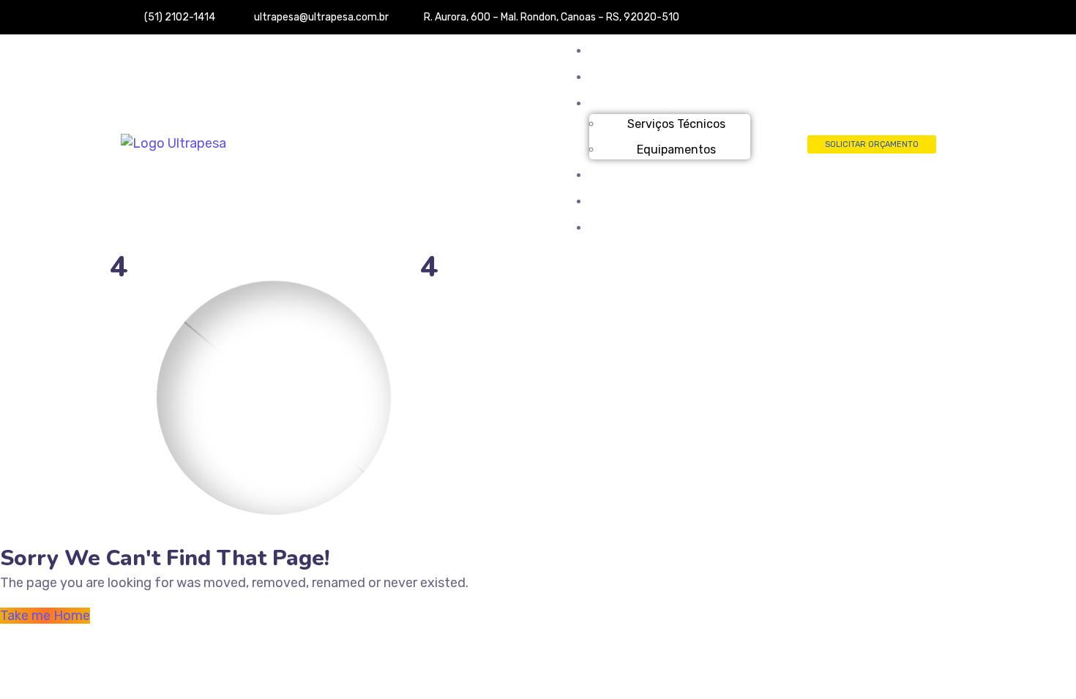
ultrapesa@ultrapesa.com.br (330, 17)
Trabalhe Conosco (670, 202)
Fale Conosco (669, 228)
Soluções (670, 104)
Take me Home (45, 616)
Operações (670, 176)
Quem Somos (669, 78)
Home (670, 51)
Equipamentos (676, 149)
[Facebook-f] (933, 23)
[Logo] (173, 143)
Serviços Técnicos (676, 124)
